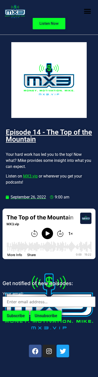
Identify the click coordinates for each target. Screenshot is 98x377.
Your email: (13, 294)
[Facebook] (35, 351)
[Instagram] (49, 351)
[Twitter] (63, 351)
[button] (87, 11)
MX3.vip (30, 176)
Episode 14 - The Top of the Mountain (49, 135)
